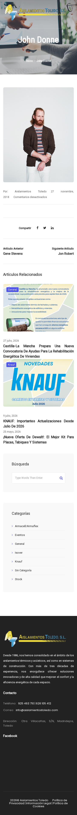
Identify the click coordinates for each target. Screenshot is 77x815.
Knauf (11, 364)
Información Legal (38, 803)
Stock (18, 579)
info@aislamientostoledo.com (37, 710)
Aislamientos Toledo (30, 191)
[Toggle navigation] (2, 26)
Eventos (20, 535)
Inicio (29, 61)
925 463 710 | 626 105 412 (34, 703)
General (12, 289)
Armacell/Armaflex (26, 526)
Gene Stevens (13, 254)
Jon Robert (66, 254)
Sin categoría (23, 570)
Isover (18, 552)
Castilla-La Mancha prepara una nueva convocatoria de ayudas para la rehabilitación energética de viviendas (38, 351)
